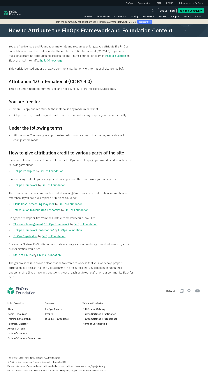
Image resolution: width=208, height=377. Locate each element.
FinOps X (175, 16)
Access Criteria (16, 328)
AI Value (88, 16)
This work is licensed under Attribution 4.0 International (33, 357)
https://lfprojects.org (95, 366)
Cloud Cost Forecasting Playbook (34, 204)
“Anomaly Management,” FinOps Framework (41, 224)
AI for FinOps (103, 16)
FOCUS (162, 16)
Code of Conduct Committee (24, 338)
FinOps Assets (53, 309)
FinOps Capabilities (25, 236)
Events (49, 313)
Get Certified (167, 10)
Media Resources (17, 313)
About (198, 16)
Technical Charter (17, 323)
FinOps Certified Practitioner (99, 313)
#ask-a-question (115, 56)
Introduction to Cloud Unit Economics (36, 210)
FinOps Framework (25, 185)
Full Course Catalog (94, 309)
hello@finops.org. (51, 60)
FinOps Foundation (51, 171)
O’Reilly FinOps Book (57, 318)
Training (134, 16)
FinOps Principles (24, 171)
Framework (149, 16)
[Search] (153, 10)
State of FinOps (23, 255)
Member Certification (95, 323)
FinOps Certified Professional (100, 318)
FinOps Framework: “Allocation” (33, 230)
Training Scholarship (19, 318)
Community (120, 16)
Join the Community (191, 10)
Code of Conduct (17, 333)
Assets (187, 16)
